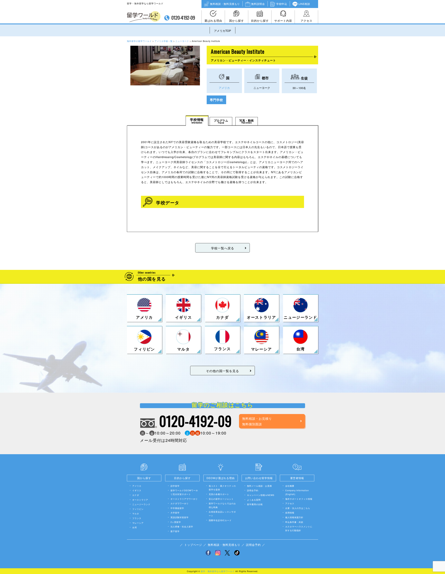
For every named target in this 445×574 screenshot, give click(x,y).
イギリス (136, 490)
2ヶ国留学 (176, 521)
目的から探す (260, 21)
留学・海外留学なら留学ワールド (218, 571)
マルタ (135, 513)
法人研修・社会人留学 (182, 526)
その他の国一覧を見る (222, 370)
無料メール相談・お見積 (259, 485)
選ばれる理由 (213, 21)
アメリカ (224, 88)
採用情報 (289, 512)
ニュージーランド (141, 504)
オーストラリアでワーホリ (184, 498)
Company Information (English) (297, 492)
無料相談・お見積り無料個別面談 (257, 421)
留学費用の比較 (255, 504)
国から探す (236, 21)
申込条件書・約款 (294, 521)
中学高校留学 (177, 508)
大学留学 (175, 512)
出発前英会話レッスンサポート (222, 513)
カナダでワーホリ (180, 503)
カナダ (135, 494)
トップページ (193, 545)
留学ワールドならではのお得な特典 (222, 505)
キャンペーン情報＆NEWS (260, 494)
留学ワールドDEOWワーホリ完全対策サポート (184, 492)
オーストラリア (140, 499)
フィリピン (138, 508)
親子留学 (175, 531)
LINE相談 (304, 4)
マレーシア (138, 522)
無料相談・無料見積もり (225, 4)
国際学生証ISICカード (220, 520)
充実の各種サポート (219, 494)
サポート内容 (283, 21)
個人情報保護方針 (294, 517)
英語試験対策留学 (180, 517)
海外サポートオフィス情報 (298, 498)
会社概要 (289, 485)
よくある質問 (254, 499)
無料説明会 (258, 4)
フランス (136, 518)
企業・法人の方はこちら (297, 508)
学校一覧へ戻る (222, 248)
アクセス (306, 21)
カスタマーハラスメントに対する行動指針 (298, 528)
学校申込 (281, 4)
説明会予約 (252, 490)
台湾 (134, 527)
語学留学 (175, 485)
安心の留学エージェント (221, 498)
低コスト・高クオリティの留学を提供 (222, 487)
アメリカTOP (222, 31)
